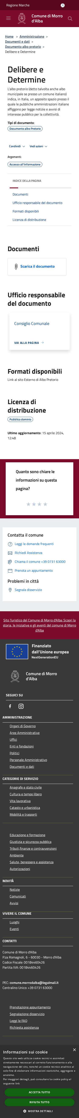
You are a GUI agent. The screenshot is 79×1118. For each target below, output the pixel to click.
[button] (39, 1111)
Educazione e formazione (27, 834)
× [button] (74, 1050)
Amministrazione (32, 36)
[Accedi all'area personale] (63, 5)
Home (9, 36)
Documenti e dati (17, 41)
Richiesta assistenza (24, 1027)
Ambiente (17, 855)
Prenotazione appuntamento (30, 1007)
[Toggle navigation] (8, 18)
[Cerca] (70, 18)
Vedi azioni (37, 146)
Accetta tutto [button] (39, 1092)
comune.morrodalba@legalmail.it (34, 982)
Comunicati (18, 896)
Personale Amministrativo (28, 759)
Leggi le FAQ (18, 1020)
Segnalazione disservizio (27, 1013)
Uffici (13, 739)
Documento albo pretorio (23, 46)
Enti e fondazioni (22, 746)
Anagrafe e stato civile (26, 787)
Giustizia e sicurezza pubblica (30, 841)
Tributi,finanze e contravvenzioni (33, 848)
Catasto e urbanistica (25, 807)
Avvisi (14, 903)
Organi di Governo (23, 725)
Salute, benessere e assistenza (32, 862)
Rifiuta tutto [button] (39, 1102)
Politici (14, 753)
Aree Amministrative (25, 732)
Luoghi (14, 922)
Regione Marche (17, 5)
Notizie (15, 889)
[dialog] (39, 1081)
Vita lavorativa (20, 800)
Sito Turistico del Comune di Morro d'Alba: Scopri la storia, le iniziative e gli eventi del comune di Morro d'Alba (39, 625)
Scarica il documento (37, 266)
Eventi (14, 928)
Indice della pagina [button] (27, 180)
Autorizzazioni (20, 868)
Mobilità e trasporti (23, 814)
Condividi (15, 146)
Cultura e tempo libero (26, 794)
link (17, 1083)
